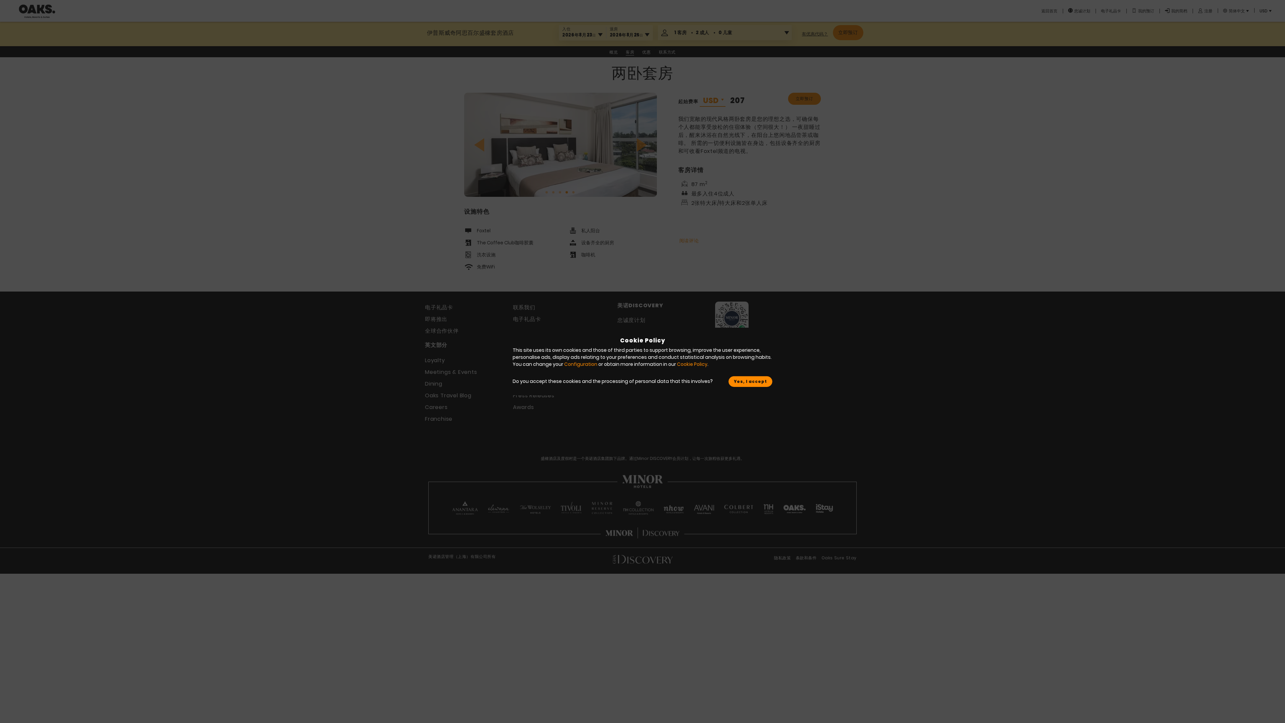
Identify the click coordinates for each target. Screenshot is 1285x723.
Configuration (580, 364)
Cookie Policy (692, 364)
